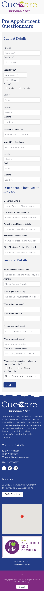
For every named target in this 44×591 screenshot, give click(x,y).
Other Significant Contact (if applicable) (20, 247)
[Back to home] (19, 7)
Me (10, 368)
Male (11, 88)
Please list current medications (17, 269)
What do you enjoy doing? (14, 291)
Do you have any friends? (14, 326)
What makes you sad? (13, 313)
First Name (9, 57)
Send (8, 385)
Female (26, 88)
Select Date (11, 80)
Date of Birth (10, 70)
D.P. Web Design (23, 582)
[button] (41, 7)
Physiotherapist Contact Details (17, 224)
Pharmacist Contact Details (15, 235)
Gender (7, 84)
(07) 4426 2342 (11, 451)
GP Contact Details (12, 201)
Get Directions (13, 494)
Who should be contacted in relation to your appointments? (20, 362)
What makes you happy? (14, 304)
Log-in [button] (23, 587)
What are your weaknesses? (15, 348)
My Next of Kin (27, 368)
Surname (8, 48)
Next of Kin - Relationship (14, 142)
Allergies (7, 279)
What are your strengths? (14, 339)
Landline (7, 116)
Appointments (10, 371)
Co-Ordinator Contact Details (16, 212)
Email (7, 94)
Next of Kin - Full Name (13, 129)
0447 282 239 (11, 454)
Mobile (7, 107)
